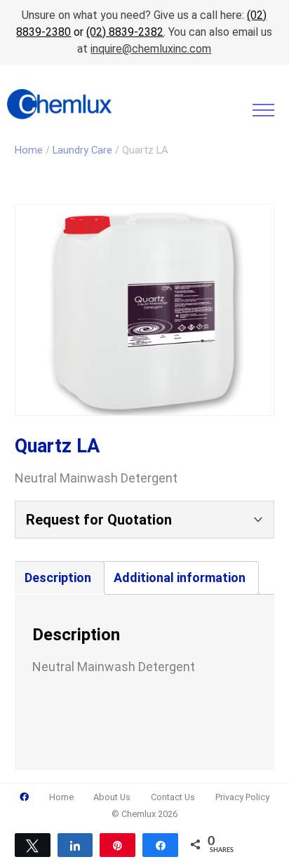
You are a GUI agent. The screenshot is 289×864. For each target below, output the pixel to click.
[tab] (58, 578)
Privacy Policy (242, 797)
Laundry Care (82, 150)
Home (29, 150)
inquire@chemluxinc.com (150, 48)
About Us (111, 797)
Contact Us (173, 797)
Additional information (180, 577)
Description (58, 577)
